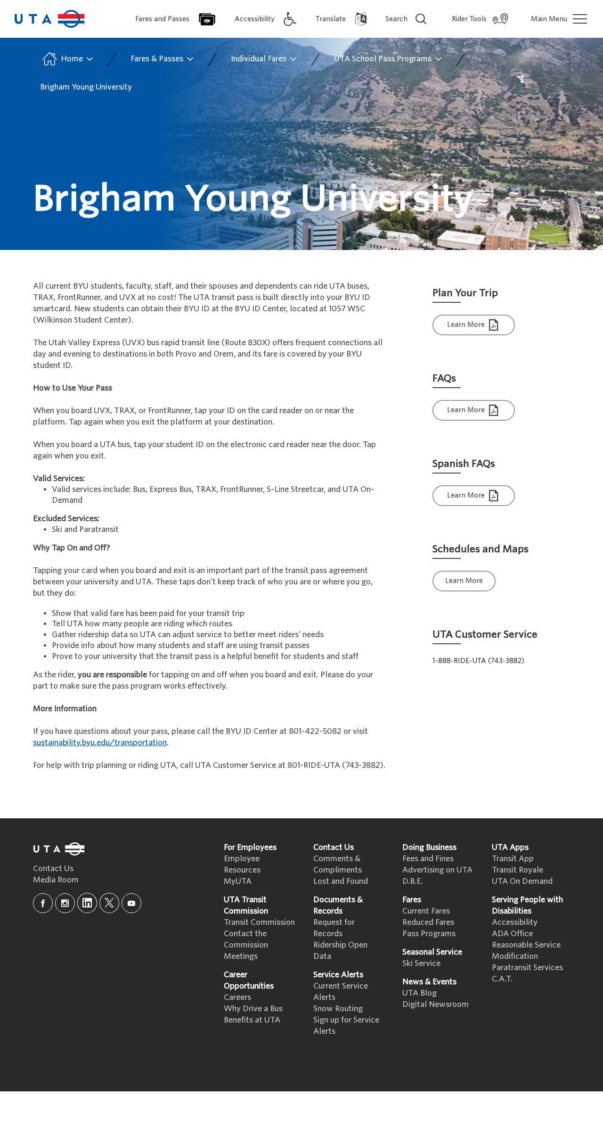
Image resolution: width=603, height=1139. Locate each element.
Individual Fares (259, 58)
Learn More (467, 324)
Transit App (513, 858)
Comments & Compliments (337, 864)
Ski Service (421, 963)
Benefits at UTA (252, 1019)
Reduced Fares (428, 922)
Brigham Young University (86, 87)
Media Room (56, 879)
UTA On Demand (522, 881)
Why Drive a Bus (253, 1008)
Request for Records (334, 928)
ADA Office (512, 933)
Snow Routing (338, 1008)
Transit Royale (517, 869)
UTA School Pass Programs (383, 58)
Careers (237, 997)
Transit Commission (259, 922)
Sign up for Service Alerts (346, 1025)
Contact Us (53, 868)
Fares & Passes (157, 58)
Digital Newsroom (435, 1004)
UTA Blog (419, 993)
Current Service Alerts (340, 991)
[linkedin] (87, 903)
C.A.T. (502, 978)
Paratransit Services (527, 967)
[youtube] (131, 903)
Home (72, 58)
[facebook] (43, 903)
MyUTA (238, 881)
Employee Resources (242, 864)
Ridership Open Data (340, 950)
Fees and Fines (428, 858)
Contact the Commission (246, 939)
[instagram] (65, 903)
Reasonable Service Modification (526, 950)
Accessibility (515, 922)
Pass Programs (429, 933)
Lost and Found (340, 881)
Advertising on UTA (437, 869)
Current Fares (426, 910)
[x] (109, 903)
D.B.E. (412, 881)
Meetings (241, 956)
